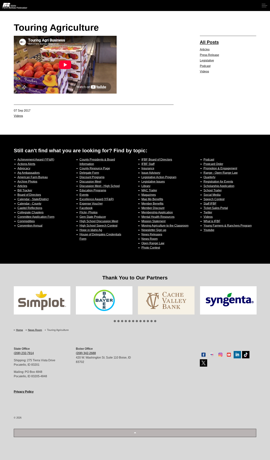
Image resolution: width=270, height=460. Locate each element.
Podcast (205, 66)
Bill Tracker (24, 190)
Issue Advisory (150, 172)
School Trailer (213, 190)
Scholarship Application (219, 186)
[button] (135, 433)
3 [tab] (122, 321)
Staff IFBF (210, 203)
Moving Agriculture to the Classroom (164, 225)
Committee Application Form (35, 216)
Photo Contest (150, 247)
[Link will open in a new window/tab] (42, 300)
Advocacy (23, 168)
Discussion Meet (90, 181)
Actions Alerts (26, 164)
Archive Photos (27, 181)
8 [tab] (140, 321)
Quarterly (209, 177)
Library (145, 186)
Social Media (212, 194)
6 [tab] (133, 321)
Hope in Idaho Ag (91, 230)
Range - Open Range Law (221, 172)
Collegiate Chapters (30, 212)
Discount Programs (92, 177)
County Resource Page (95, 168)
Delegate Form (89, 172)
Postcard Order (213, 164)
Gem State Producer (93, 216)
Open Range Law (152, 243)
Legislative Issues (153, 181)
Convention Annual (29, 225)
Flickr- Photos (89, 212)
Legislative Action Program (158, 177)
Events (84, 194)
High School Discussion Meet (99, 221)
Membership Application (157, 212)
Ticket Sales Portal (216, 208)
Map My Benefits (152, 199)
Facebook (86, 208)
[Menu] (264, 5)
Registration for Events (218, 181)
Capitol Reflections (29, 208)
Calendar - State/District (32, 199)
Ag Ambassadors (28, 172)
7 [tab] (137, 321)
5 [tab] (129, 321)
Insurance (147, 168)
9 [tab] (144, 321)
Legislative (207, 60)
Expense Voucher (91, 203)
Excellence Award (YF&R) (97, 199)
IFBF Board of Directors (156, 159)
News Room (149, 238)
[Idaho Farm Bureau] (15, 6)
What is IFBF (212, 221)
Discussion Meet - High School (100, 186)
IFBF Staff (147, 164)
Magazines (148, 194)
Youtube (209, 230)
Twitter (208, 212)
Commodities (26, 221)
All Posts (209, 42)
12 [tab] (155, 321)
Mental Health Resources (157, 216)
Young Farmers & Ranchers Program (228, 225)
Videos (18, 115)
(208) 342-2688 (86, 353)
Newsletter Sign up (153, 230)
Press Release (209, 55)
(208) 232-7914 (24, 353)
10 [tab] (148, 321)
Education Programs (93, 190)
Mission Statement (153, 221)
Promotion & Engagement (220, 168)
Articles (205, 49)
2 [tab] (118, 321)
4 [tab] (126, 321)
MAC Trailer (149, 190)
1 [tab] (115, 321)
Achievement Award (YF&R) (35, 159)
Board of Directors (29, 194)
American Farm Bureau (32, 177)
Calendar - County (29, 203)
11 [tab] (151, 321)
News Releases (151, 234)
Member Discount (152, 208)
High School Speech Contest (98, 225)
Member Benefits (152, 203)
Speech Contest (214, 199)
